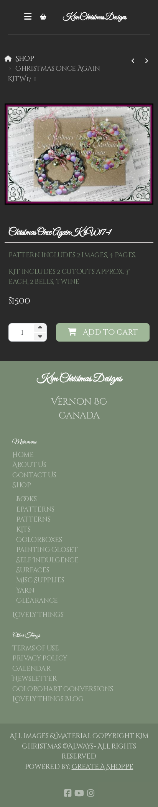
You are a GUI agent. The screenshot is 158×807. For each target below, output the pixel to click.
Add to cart (110, 332)
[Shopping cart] (43, 17)
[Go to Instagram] (90, 793)
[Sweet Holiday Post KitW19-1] (133, 61)
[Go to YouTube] (79, 793)
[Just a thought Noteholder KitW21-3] (146, 61)
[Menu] (28, 17)
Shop (24, 58)
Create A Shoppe (102, 767)
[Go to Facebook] (67, 793)
